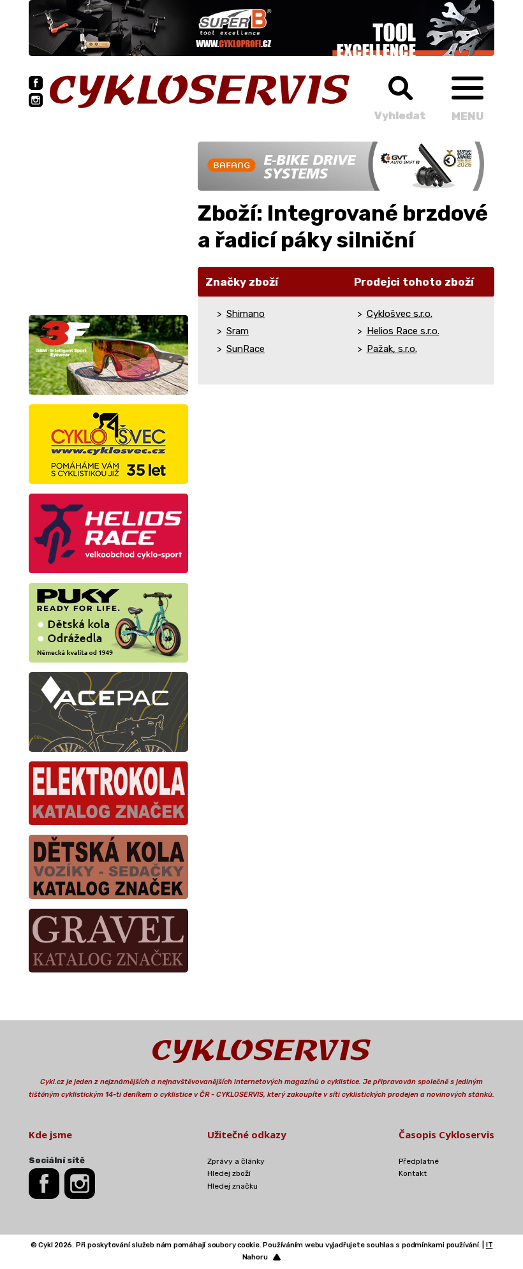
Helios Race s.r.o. (403, 331)
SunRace (245, 349)
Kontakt (413, 1173)
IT (489, 1245)
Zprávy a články (236, 1161)
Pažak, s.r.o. (392, 349)
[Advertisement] (108, 221)
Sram (237, 331)
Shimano (245, 313)
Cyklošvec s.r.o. (399, 313)
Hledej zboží (229, 1173)
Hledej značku (232, 1186)
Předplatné (419, 1161)
